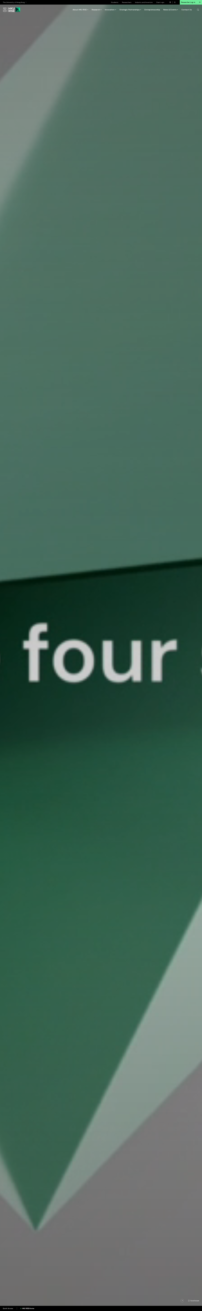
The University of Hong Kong (14, 2)
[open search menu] (198, 10)
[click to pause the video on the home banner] (182, 1300)
